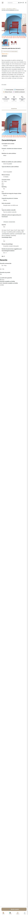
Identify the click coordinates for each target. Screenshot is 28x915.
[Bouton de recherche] (19, 2)
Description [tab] (14, 108)
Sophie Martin (14, 51)
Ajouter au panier (15, 909)
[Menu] (25, 2)
